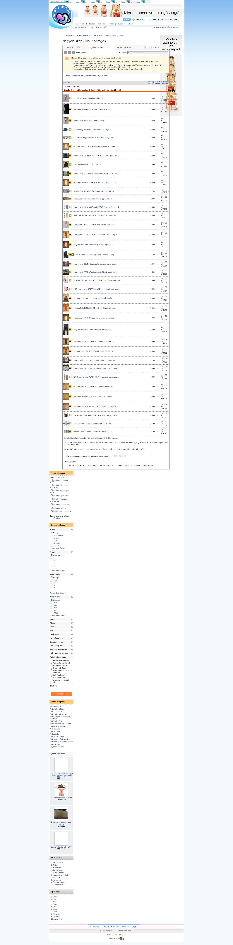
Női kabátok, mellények (58, 726)
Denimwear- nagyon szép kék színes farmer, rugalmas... (94, 138)
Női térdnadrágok (59, 505)
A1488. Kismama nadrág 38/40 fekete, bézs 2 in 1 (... (93, 431)
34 (54, 560)
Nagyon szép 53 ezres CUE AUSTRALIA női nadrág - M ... (95, 298)
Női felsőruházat (56, 721)
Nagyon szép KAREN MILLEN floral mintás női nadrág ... (94, 318)
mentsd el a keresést (97, 449)
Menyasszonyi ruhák (60, 875)
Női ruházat (57, 518)
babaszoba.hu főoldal (97, 24)
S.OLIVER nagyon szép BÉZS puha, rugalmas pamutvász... (95, 215)
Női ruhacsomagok (57, 737)
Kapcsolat (125, 927)
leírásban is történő (102, 438)
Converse (56, 914)
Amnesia (57, 543)
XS (55, 583)
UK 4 (55, 603)
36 (54, 563)
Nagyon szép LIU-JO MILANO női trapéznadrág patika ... (94, 387)
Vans (55, 897)
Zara (54, 899)
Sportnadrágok (58, 508)
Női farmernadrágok (60, 480)
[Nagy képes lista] (69, 53)
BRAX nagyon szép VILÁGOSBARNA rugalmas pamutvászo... (96, 377)
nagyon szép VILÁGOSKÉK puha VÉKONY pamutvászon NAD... (97, 207)
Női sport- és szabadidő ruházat (61, 742)
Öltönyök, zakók (59, 882)
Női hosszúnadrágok (61, 491)
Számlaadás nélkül (60, 678)
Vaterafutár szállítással (61, 663)
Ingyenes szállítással (60, 665)
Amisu (56, 540)
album (130, 24)
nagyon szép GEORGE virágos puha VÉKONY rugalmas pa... (96, 272)
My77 (55, 909)
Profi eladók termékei (61, 660)
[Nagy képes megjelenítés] (73, 53)
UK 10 (56, 610)
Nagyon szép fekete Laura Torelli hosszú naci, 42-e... (93, 330)
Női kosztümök (55, 729)
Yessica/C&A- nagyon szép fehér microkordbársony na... (94, 191)
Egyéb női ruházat (57, 747)
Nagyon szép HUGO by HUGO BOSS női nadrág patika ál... (95, 406)
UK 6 (55, 605)
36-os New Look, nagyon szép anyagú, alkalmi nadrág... (94, 255)
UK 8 (55, 608)
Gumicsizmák (58, 870)
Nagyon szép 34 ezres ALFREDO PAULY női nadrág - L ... (95, 396)
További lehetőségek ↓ (58, 548)
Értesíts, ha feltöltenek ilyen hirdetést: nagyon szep (86, 75)
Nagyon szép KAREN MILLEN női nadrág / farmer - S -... (94, 351)
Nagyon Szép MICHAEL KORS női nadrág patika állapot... (95, 308)
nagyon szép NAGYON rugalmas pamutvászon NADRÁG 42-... (97, 174)
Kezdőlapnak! (107, 930)
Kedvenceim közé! (125, 930)
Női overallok (55, 734)
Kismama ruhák (58, 872)
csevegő (111, 24)
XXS (55, 580)
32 (54, 558)
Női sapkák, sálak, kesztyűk (60, 739)
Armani (56, 546)
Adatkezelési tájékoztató (110, 927)
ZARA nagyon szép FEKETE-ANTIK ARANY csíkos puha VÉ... (96, 415)
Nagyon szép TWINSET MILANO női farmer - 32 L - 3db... (95, 225)
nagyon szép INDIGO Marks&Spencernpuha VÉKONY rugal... (96, 368)
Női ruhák (56, 878)
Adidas (56, 538)
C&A (54, 907)
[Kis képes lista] (65, 53)
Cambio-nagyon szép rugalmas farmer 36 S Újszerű (93, 130)
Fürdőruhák (57, 868)
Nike (54, 902)
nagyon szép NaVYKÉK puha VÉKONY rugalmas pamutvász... (96, 156)
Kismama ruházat (56, 706)
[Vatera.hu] (116, 940)
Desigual (56, 917)
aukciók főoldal (81, 24)
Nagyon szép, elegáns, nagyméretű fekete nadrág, (92, 109)
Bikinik (55, 865)
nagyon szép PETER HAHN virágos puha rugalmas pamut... (96, 360)
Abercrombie (58, 535)
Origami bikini (59, 885)
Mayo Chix (58, 919)
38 (54, 565)
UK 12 (56, 613)
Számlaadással (59, 675)
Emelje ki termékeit (99, 90)
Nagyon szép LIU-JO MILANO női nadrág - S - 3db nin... (94, 341)
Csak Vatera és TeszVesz (62, 672)
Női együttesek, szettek (58, 714)
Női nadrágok (55, 731)
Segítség (135, 927)
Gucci (55, 912)
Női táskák (57, 880)
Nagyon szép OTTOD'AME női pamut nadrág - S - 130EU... (95, 147)
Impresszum (94, 927)
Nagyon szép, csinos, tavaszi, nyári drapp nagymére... (93, 199)
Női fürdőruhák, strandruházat (61, 724)
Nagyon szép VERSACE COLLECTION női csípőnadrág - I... (96, 235)
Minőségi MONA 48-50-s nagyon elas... (88, 165)
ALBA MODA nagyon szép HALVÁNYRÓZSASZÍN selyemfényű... (97, 280)
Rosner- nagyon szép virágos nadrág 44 (88, 98)
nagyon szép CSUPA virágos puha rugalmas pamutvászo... (95, 264)
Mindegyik (56, 533)
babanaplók (120, 24)
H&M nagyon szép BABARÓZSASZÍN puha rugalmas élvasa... (96, 289)
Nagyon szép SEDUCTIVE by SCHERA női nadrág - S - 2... (95, 183)
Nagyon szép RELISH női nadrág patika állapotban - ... (94, 245)
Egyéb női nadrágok (60, 512)
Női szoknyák (55, 744)
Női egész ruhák (56, 712)
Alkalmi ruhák (58, 863)
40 (54, 568)
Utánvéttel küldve (59, 668)
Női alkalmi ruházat (57, 709)
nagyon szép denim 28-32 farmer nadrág (89, 121)
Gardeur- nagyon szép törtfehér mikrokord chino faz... (93, 423)
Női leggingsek (58, 496)
